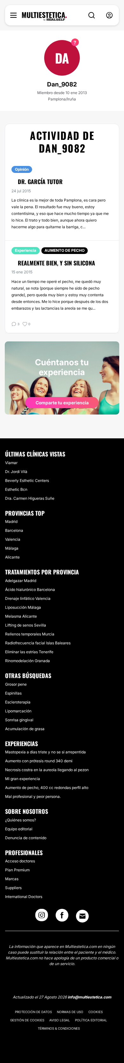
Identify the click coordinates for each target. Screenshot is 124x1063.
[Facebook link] (62, 917)
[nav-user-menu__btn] (109, 15)
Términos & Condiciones (59, 1028)
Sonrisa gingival (19, 719)
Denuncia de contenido (25, 837)
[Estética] (44, 16)
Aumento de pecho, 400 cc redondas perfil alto (46, 787)
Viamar (11, 462)
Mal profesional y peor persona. (33, 796)
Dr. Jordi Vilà (16, 471)
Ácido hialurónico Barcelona (30, 589)
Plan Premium (17, 870)
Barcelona (14, 530)
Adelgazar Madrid (20, 580)
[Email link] (82, 916)
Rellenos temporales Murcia (29, 634)
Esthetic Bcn (16, 489)
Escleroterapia (18, 702)
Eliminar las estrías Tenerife (29, 651)
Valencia (12, 539)
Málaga (11, 548)
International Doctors (23, 896)
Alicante (12, 557)
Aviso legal (59, 1020)
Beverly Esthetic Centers (27, 480)
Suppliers (13, 887)
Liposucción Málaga (23, 607)
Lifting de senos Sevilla (25, 625)
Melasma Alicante (21, 616)
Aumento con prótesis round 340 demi (38, 760)
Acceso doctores (20, 861)
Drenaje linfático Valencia (28, 598)
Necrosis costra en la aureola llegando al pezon (47, 769)
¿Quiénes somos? (20, 820)
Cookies (95, 1012)
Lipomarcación (18, 711)
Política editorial (91, 1020)
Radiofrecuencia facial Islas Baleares (38, 643)
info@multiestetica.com (89, 997)
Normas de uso (70, 1012)
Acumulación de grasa (25, 728)
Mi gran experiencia (22, 778)
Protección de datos (33, 1012)
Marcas (11, 878)
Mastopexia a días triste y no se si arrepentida (45, 752)
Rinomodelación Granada (27, 660)
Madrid (11, 521)
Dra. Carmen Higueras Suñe (29, 498)
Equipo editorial (18, 828)
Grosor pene (16, 684)
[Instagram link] (41, 917)
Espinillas (13, 693)
